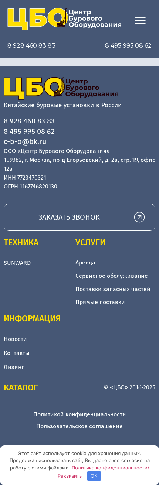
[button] (140, 20)
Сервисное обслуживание (111, 275)
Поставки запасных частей (112, 289)
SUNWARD (17, 262)
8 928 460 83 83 (31, 45)
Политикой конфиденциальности (79, 414)
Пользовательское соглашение (79, 426)
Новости (15, 338)
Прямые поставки (100, 301)
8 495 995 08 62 (128, 45)
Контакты (17, 352)
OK (94, 476)
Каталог (21, 387)
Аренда (85, 262)
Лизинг (14, 366)
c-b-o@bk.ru (25, 141)
